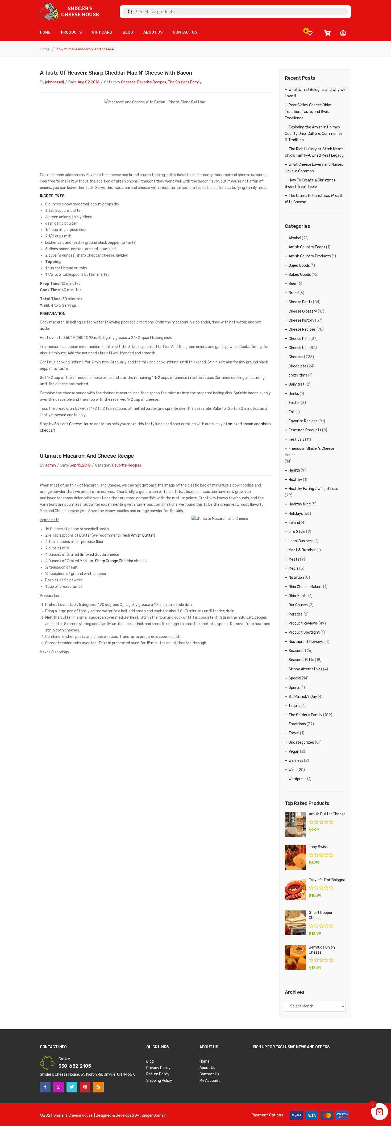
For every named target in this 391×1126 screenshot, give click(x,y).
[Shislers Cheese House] (70, 11)
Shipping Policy (159, 1080)
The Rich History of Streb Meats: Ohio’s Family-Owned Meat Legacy (314, 152)
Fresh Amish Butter (137, 535)
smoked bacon (240, 424)
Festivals (296, 439)
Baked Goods (300, 274)
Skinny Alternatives (305, 669)
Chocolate (297, 366)
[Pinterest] (85, 1087)
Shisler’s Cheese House (73, 424)
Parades (296, 614)
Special (295, 678)
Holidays (296, 513)
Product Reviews (303, 623)
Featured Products (305, 430)
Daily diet (297, 384)
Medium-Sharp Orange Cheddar (106, 561)
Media (293, 568)
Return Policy (157, 1074)
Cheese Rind (299, 339)
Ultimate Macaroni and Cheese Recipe (87, 456)
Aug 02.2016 (88, 82)
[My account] (343, 33)
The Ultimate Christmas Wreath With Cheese (314, 198)
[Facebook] (45, 1087)
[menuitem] (45, 32)
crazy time (298, 375)
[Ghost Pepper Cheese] (295, 922)
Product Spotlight (304, 632)
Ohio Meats (298, 596)
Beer (293, 283)
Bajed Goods (299, 265)
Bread (294, 293)
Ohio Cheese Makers (305, 587)
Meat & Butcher (302, 550)
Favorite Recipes (151, 82)
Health (294, 470)
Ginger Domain (154, 1115)
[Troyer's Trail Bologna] (295, 890)
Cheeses (128, 82)
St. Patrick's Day (303, 696)
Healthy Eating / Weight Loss (313, 489)
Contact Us (209, 1074)
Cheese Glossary (303, 311)
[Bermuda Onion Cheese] (295, 957)
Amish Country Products (310, 256)
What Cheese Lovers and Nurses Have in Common (314, 167)
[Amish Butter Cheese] (295, 824)
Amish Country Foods (307, 247)
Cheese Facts (300, 302)
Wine (293, 770)
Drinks (294, 393)
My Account (209, 1080)
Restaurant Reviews (306, 641)
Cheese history (301, 320)
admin (50, 465)
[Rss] (98, 1087)
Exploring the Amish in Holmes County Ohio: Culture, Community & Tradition (313, 133)
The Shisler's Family (185, 82)
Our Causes (298, 605)
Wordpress (297, 779)
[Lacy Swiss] (295, 857)
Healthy (295, 479)
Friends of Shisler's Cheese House (309, 451)
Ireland (294, 522)
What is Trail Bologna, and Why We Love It (315, 92)
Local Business (301, 541)
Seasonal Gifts (301, 660)
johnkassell (54, 82)
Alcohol (295, 238)
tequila (295, 705)
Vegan (294, 751)
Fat (292, 412)
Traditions (297, 724)
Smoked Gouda (93, 554)
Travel (294, 733)
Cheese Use (299, 348)
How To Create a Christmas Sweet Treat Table (310, 183)
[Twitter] (71, 1087)
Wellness (296, 760)
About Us (207, 1068)
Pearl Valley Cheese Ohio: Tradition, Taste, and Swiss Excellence (308, 111)
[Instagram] (58, 1087)
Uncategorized (301, 742)
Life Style (297, 531)
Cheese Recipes (302, 329)
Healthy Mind (300, 504)
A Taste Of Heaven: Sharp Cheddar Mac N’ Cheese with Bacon (116, 73)
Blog (150, 1061)
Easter (294, 402)
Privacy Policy (158, 1068)
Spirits (294, 687)
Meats (294, 559)
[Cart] (327, 33)
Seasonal (296, 651)
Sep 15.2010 (80, 465)
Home (44, 49)
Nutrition (296, 577)
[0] (310, 33)
